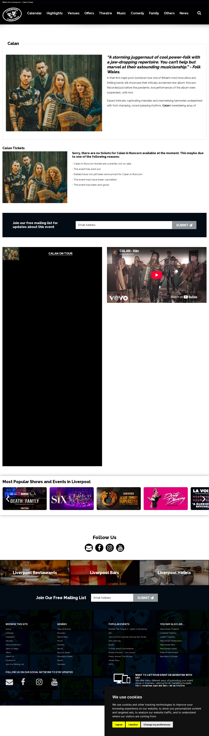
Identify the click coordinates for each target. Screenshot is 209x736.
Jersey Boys (114, 660)
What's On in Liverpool (11, 2)
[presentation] (7, 498)
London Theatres (167, 637)
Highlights (10, 637)
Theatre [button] (105, 13)
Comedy (61, 645)
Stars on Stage (12, 648)
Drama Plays (62, 637)
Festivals (61, 664)
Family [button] (154, 13)
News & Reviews (13, 645)
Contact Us (10, 660)
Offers (8, 652)
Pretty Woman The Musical (121, 656)
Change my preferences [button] (157, 724)
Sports (60, 660)
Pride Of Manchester (169, 652)
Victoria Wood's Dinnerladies (121, 648)
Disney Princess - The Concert (122, 652)
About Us (10, 656)
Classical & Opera (64, 656)
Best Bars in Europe (168, 656)
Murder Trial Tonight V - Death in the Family (128, 629)
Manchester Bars (167, 645)
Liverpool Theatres (168, 633)
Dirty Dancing (115, 641)
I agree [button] (118, 724)
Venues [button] (74, 13)
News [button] (184, 13)
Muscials (61, 633)
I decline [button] (133, 724)
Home (8, 629)
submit (182, 225)
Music (60, 641)
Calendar (10, 633)
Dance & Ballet (63, 652)
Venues (9, 641)
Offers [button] (89, 13)
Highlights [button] (55, 13)
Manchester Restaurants (171, 641)
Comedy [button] (137, 13)
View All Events (64, 629)
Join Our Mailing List (15, 664)
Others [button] (169, 13)
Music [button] (121, 13)
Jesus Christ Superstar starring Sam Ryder (127, 637)
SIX (110, 633)
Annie (111, 645)
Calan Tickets (27, 2)
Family (60, 648)
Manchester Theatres (169, 629)
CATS (111, 664)
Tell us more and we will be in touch (160, 686)
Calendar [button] (34, 13)
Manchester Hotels (168, 648)
